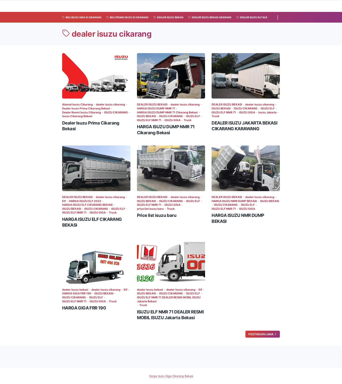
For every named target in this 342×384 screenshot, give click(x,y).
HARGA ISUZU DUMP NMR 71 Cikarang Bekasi (167, 112)
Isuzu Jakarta (267, 112)
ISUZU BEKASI (146, 116)
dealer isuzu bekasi (75, 289)
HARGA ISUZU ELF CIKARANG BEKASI (87, 204)
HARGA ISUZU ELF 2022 (85, 201)
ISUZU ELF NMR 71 (149, 120)
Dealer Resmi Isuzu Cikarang (81, 112)
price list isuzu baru (150, 208)
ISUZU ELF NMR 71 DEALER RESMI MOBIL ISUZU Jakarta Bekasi (168, 299)
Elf (64, 201)
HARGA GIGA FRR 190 (76, 293)
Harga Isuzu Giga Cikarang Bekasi (171, 376)
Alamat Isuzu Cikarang (77, 104)
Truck (187, 120)
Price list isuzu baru (156, 215)
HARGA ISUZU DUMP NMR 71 (156, 108)
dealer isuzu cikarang (110, 104)
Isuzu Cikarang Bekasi (77, 116)
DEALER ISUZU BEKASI (152, 104)
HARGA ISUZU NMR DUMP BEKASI (234, 201)
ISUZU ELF (193, 116)
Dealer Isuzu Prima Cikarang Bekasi (86, 108)
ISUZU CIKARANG (116, 112)
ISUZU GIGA (172, 120)
